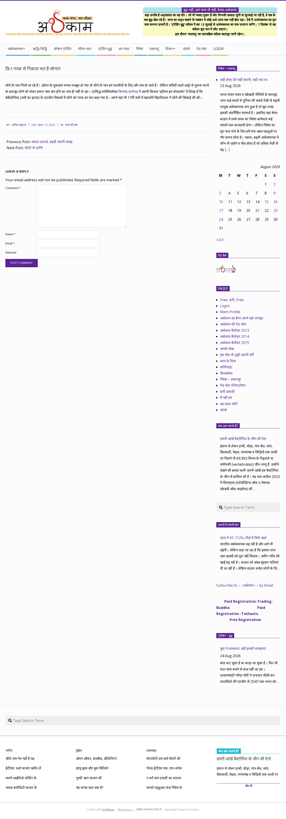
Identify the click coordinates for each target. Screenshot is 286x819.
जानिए (9, 750)
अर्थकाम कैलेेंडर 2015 (234, 342)
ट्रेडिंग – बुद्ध (225, 636)
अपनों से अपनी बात (228, 525)
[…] (227, 149)
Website (11, 252)
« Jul (219, 239)
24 (221, 219)
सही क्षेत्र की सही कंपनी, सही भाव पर (243, 79)
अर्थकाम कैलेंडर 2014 (234, 336)
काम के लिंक (228, 360)
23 (275, 210)
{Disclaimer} (125, 809)
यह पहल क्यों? (229, 403)
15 (267, 201)
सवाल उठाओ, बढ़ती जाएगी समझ (51, 141)
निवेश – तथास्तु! (230, 379)
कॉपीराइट (226, 367)
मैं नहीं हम (226, 397)
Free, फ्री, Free (232, 299)
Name (10, 234)
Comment (13, 188)
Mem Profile (230, 311)
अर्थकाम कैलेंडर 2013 (234, 330)
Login (225, 305)
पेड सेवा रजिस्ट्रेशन (233, 385)
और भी (248, 786)
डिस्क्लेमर (226, 373)
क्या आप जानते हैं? (228, 426)
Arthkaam (108, 809)
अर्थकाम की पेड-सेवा (233, 324)
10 (221, 201)
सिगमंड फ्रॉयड (128, 91)
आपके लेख (227, 348)
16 (275, 201)
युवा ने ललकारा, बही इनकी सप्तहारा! (243, 648)
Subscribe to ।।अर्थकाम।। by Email (244, 585)
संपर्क (223, 409)
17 (221, 210)
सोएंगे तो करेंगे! (34, 147)
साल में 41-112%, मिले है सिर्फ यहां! (243, 537)
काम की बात (71, 125)
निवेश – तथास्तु (226, 68)
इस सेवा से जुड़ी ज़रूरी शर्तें (237, 354)
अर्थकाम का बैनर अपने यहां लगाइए (241, 318)
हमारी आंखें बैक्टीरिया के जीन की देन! (243, 438)
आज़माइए (151, 750)
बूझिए (79, 750)
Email (10, 243)
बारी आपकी (227, 391)
